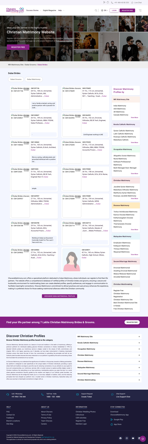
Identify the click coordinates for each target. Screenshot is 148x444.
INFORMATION (81, 407)
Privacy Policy (46, 418)
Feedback (10, 418)
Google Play (118, 419)
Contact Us (10, 415)
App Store (117, 424)
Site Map (9, 424)
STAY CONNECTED (117, 407)
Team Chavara (46, 421)
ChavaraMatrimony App (119, 415)
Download (114, 412)
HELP (8, 407)
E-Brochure (80, 415)
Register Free (81, 421)
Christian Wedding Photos (86, 412)
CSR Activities (81, 418)
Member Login (81, 424)
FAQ (8, 412)
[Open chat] (143, 439)
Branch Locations (13, 421)
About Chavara (46, 412)
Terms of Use (46, 415)
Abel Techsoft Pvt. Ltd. (47, 437)
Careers (44, 424)
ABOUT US (45, 407)
